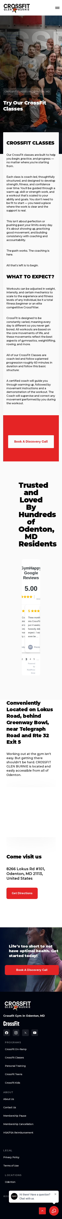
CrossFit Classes (14, 1057)
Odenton (10, 1181)
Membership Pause (14, 1115)
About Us (8, 1099)
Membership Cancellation (18, 1124)
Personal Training (15, 1065)
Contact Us (9, 1107)
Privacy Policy (11, 1157)
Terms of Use (11, 1165)
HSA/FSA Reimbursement (18, 1132)
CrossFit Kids (12, 1082)
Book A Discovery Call (31, 970)
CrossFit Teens (13, 1074)
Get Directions (22, 893)
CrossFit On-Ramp (16, 1049)
